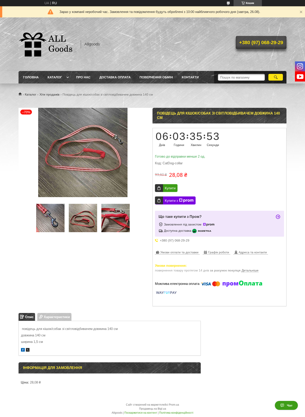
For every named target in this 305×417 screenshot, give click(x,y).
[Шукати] (275, 77)
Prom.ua (174, 404)
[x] (27, 350)
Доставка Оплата (115, 77)
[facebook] (23, 350)
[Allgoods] (48, 44)
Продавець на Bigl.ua (152, 408)
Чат (289, 405)
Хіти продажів (49, 94)
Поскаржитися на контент (140, 412)
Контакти (190, 77)
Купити (170, 188)
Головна (31, 77)
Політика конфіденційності (176, 412)
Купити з (171, 200)
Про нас (83, 77)
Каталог (55, 77)
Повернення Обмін (156, 77)
